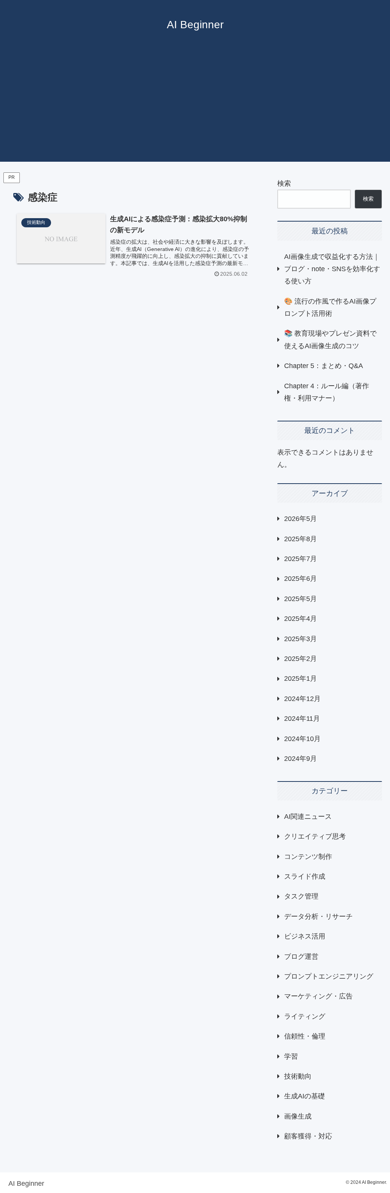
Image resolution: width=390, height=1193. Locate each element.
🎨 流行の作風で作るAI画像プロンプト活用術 (330, 307)
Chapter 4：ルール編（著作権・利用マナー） (326, 392)
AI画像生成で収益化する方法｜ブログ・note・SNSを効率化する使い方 (332, 269)
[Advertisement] (195, 108)
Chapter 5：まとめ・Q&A (323, 366)
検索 (284, 183)
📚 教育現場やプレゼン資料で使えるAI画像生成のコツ (330, 339)
